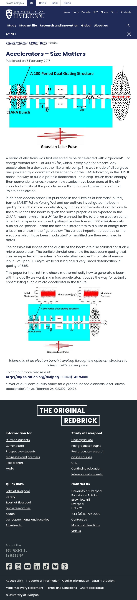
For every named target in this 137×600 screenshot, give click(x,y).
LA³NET (11, 34)
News (43, 42)
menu (129, 34)
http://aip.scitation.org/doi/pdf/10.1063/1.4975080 (47, 377)
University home (16, 42)
